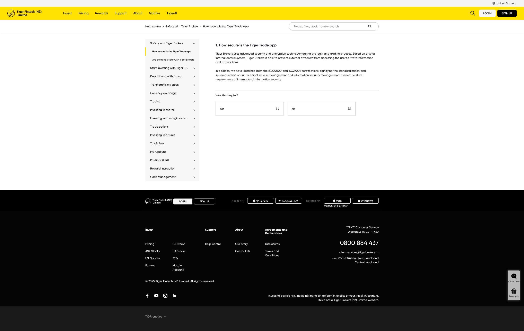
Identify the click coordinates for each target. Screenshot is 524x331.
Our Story (241, 244)
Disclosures (272, 244)
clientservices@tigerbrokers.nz (359, 252)
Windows (367, 200)
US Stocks (179, 244)
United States (505, 3)
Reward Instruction (162, 168)
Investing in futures (162, 135)
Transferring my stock (164, 84)
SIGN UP (507, 13)
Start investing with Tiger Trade (169, 68)
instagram (165, 296)
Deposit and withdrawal (166, 76)
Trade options (159, 126)
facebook (147, 296)
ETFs (175, 258)
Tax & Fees (157, 143)
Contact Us (242, 251)
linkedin (174, 296)
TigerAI (172, 13)
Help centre (153, 26)
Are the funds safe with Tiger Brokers (173, 59)
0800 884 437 (359, 242)
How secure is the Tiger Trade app (226, 26)
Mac (339, 200)
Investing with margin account (169, 118)
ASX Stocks (152, 251)
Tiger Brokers (29, 13)
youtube (156, 296)
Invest (67, 13)
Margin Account (178, 267)
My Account (158, 151)
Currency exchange (163, 93)
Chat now (513, 281)
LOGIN (487, 13)
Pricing (83, 13)
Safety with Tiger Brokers (181, 26)
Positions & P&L (159, 160)
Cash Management (163, 176)
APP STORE (262, 200)
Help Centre (213, 244)
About (137, 13)
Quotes (154, 13)
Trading (155, 101)
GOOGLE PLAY (290, 200)
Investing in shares (162, 109)
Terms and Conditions (272, 253)
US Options (152, 258)
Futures (150, 265)
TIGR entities (153, 316)
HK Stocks (179, 251)
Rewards (101, 13)
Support (121, 13)
